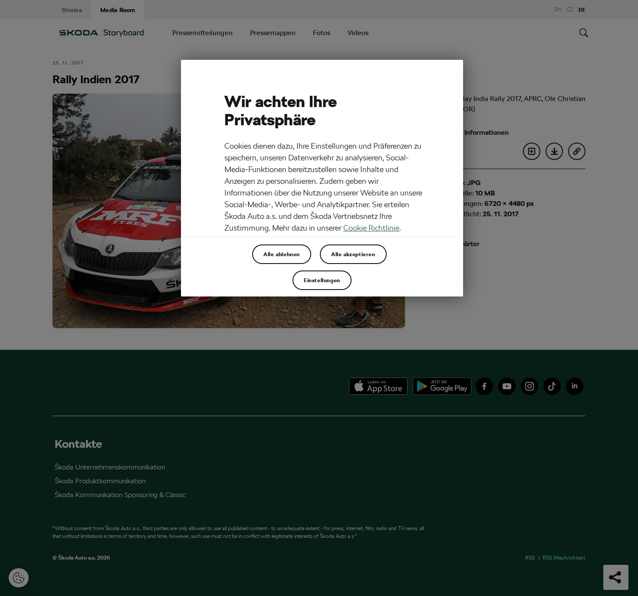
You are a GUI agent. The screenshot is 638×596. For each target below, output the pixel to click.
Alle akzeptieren (353, 254)
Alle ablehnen (281, 254)
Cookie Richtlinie (371, 227)
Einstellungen (322, 280)
